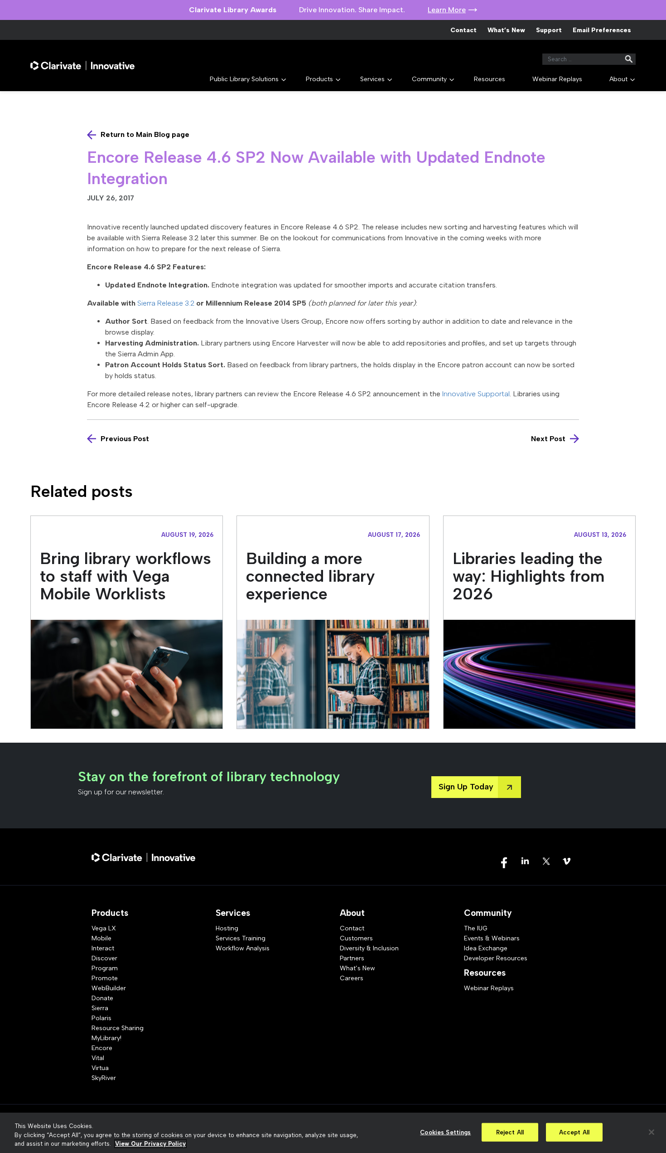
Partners (352, 958)
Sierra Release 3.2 (165, 303)
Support (549, 30)
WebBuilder (109, 988)
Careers (351, 978)
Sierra (100, 1008)
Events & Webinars (492, 938)
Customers (356, 938)
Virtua (100, 1068)
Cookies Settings (445, 1132)
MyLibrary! (106, 1038)
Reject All (510, 1132)
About (618, 79)
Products (319, 79)
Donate (102, 998)
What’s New (506, 30)
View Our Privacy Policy (150, 1143)
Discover (104, 958)
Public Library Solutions (244, 79)
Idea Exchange (485, 948)
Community (429, 79)
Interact (103, 948)
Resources (489, 79)
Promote (105, 978)
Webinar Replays (557, 79)
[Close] (651, 1132)
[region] (333, 1133)
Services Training (240, 938)
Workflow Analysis (243, 948)
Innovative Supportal (476, 393)
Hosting (227, 928)
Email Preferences (602, 30)
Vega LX (104, 928)
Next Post (548, 438)
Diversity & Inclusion (369, 948)
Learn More (447, 9)
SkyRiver (104, 1078)
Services (372, 79)
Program (105, 968)
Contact (463, 30)
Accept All (574, 1132)
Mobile (101, 938)
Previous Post (125, 438)
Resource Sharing (118, 1028)
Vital (98, 1058)
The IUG (475, 928)
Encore (102, 1048)
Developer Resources (495, 958)
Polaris (101, 1018)
